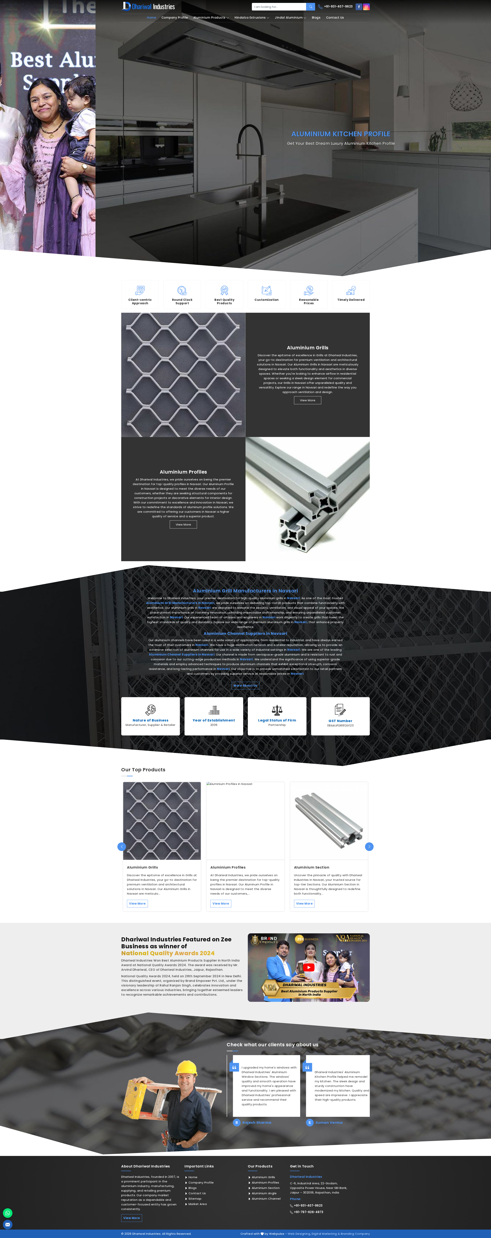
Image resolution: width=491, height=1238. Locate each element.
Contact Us (335, 18)
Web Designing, (299, 1234)
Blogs (316, 18)
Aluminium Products (209, 18)
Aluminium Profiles (183, 472)
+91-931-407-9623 (338, 6)
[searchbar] (310, 7)
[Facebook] (359, 6)
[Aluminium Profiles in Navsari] (308, 499)
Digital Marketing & (326, 1234)
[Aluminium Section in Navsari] (329, 821)
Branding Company (355, 1234)
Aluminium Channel (266, 1199)
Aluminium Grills (308, 347)
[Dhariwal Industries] (148, 6)
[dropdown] (227, 18)
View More (308, 400)
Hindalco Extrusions (250, 18)
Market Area (197, 1204)
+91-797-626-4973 (308, 1212)
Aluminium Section (312, 867)
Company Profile (174, 18)
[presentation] (121, 846)
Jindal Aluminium (289, 18)
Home (151, 18)
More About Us (245, 686)
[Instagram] (366, 6)
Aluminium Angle (264, 1193)
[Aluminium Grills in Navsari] (183, 375)
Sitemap (194, 1199)
